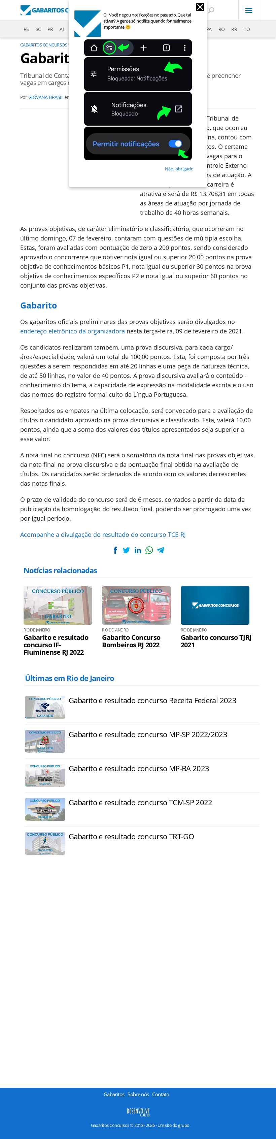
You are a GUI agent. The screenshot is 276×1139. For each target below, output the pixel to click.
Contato (160, 1094)
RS (26, 29)
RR (234, 29)
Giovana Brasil (45, 97)
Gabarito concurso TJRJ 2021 (216, 641)
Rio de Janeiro (37, 630)
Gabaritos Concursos (43, 45)
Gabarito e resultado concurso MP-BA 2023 (139, 768)
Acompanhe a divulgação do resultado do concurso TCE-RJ (103, 534)
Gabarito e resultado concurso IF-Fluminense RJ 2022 (56, 645)
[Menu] (248, 10)
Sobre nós (138, 1094)
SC (38, 29)
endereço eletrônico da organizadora (72, 331)
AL (62, 29)
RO (221, 29)
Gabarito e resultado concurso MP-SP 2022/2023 (148, 734)
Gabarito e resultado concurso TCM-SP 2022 (140, 802)
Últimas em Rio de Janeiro (69, 678)
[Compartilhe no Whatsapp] (149, 550)
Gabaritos (114, 1094)
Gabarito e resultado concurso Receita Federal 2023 (152, 700)
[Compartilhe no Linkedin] (138, 550)
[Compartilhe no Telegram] (160, 550)
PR (50, 29)
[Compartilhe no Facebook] (115, 550)
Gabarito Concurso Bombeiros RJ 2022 (131, 641)
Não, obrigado (179, 169)
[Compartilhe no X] (127, 550)
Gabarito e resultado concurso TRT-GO (131, 836)
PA (209, 29)
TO (247, 29)
